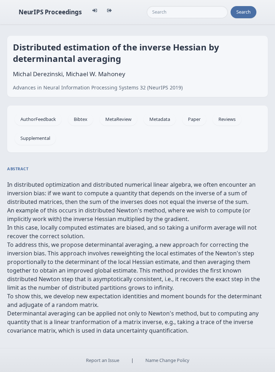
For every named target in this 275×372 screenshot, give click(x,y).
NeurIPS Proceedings (50, 12)
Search (243, 12)
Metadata (159, 119)
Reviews (227, 119)
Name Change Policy (167, 360)
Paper (194, 119)
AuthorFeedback (38, 119)
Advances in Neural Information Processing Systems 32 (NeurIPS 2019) (98, 87)
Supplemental (35, 138)
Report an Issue (102, 360)
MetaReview (118, 119)
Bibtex (80, 119)
